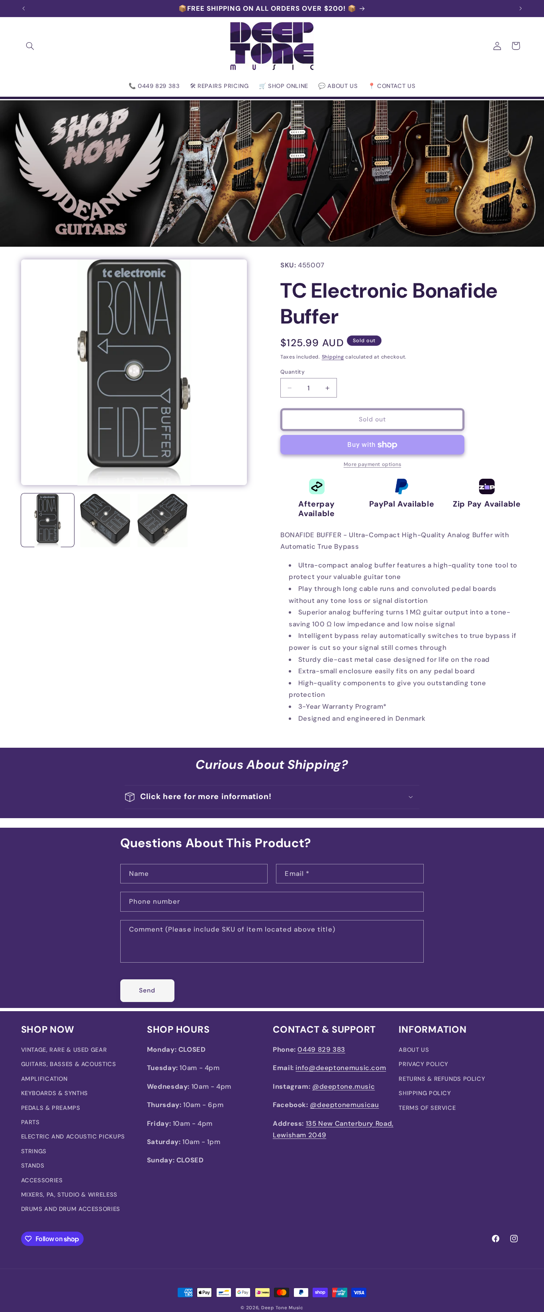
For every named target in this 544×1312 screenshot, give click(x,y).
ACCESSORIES (42, 1180)
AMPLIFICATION (44, 1079)
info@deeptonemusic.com (340, 1068)
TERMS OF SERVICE (427, 1108)
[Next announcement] (520, 8)
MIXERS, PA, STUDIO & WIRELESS (69, 1195)
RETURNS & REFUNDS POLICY (442, 1079)
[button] (30, 46)
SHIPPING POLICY (425, 1094)
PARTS (30, 1122)
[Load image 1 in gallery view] (47, 520)
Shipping (333, 357)
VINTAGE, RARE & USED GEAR (64, 1050)
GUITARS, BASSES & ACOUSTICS (68, 1064)
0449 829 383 (321, 1049)
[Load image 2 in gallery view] (105, 520)
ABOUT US (414, 1050)
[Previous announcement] (23, 8)
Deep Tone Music (282, 1308)
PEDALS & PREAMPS (50, 1108)
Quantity (292, 371)
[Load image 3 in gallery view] (162, 520)
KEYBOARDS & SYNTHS (54, 1094)
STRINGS (34, 1151)
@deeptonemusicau (344, 1105)
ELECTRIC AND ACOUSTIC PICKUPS (73, 1137)
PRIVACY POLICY (423, 1064)
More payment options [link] (372, 465)
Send (147, 990)
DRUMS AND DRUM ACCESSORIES (70, 1209)
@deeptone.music (343, 1086)
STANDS (33, 1166)
